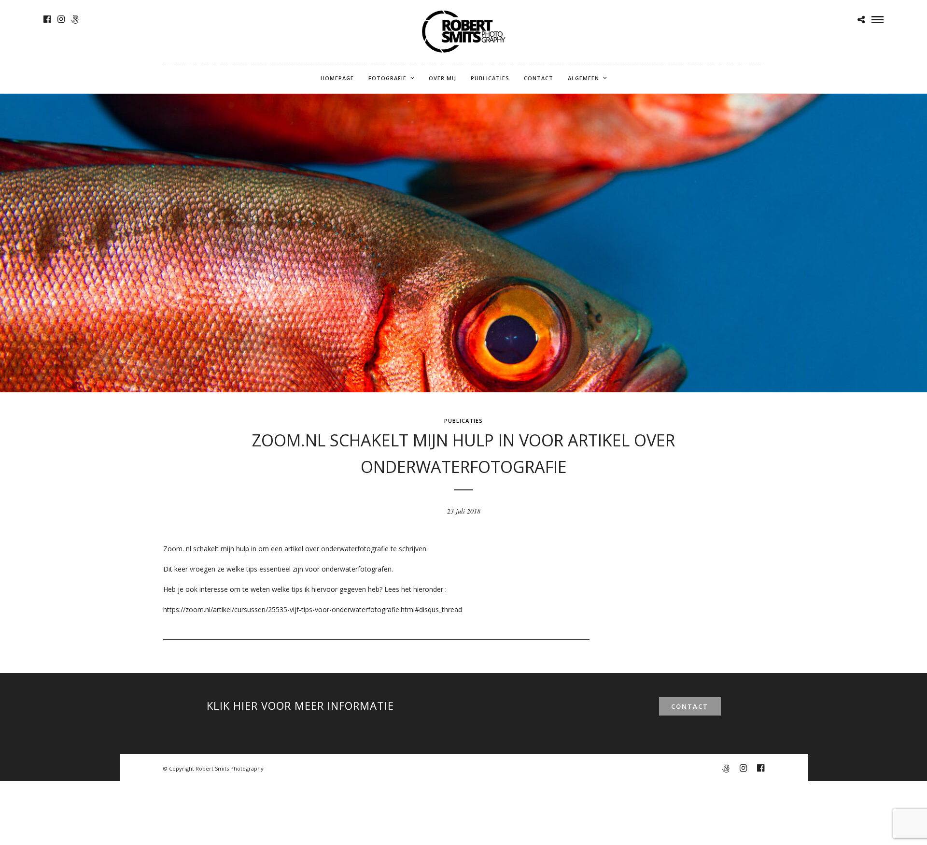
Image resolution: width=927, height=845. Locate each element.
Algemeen (583, 78)
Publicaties (490, 78)
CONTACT (689, 706)
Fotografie (387, 78)
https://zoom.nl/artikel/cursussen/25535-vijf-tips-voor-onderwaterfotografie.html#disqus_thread (312, 609)
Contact (538, 78)
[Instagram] (61, 19)
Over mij (442, 78)
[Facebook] (47, 19)
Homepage (337, 78)
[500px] (75, 19)
